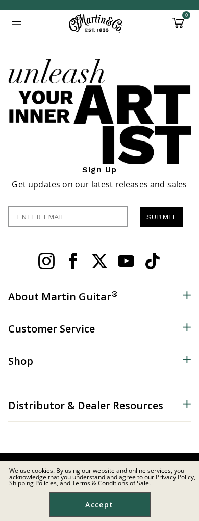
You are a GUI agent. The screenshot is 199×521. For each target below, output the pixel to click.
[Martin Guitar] (95, 23)
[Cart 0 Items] (178, 26)
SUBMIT (161, 216)
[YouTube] (126, 261)
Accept (99, 504)
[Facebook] (73, 261)
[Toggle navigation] (17, 23)
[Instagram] (46, 261)
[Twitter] (99, 261)
